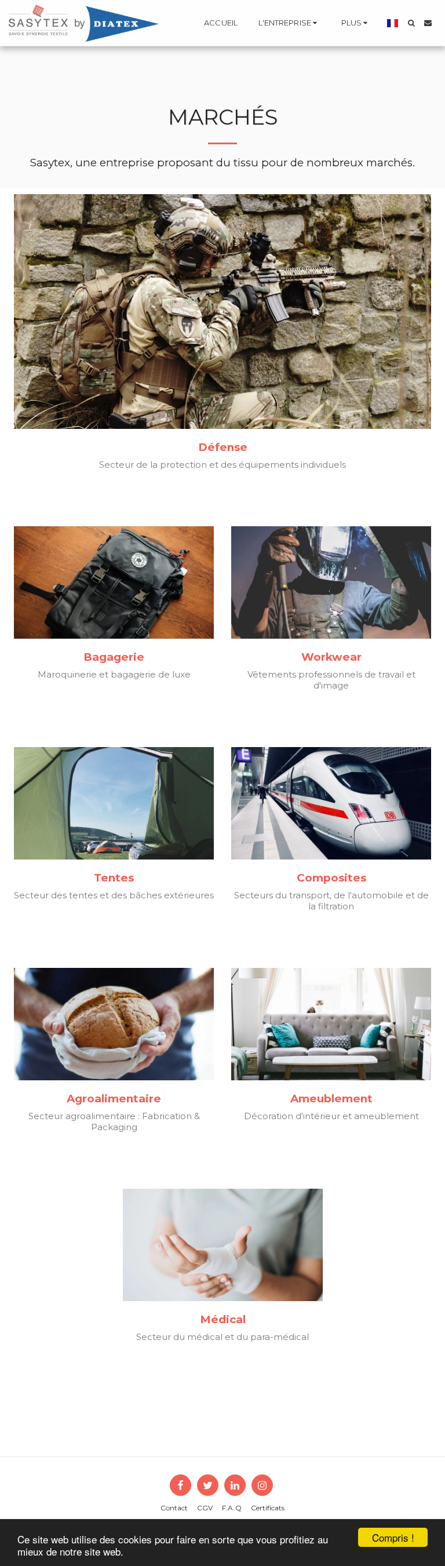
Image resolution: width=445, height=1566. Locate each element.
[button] (289, 23)
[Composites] (331, 803)
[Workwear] (331, 582)
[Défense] (222, 311)
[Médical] (223, 1245)
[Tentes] (114, 803)
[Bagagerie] (114, 582)
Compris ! (393, 1537)
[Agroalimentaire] (114, 1024)
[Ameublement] (331, 1024)
